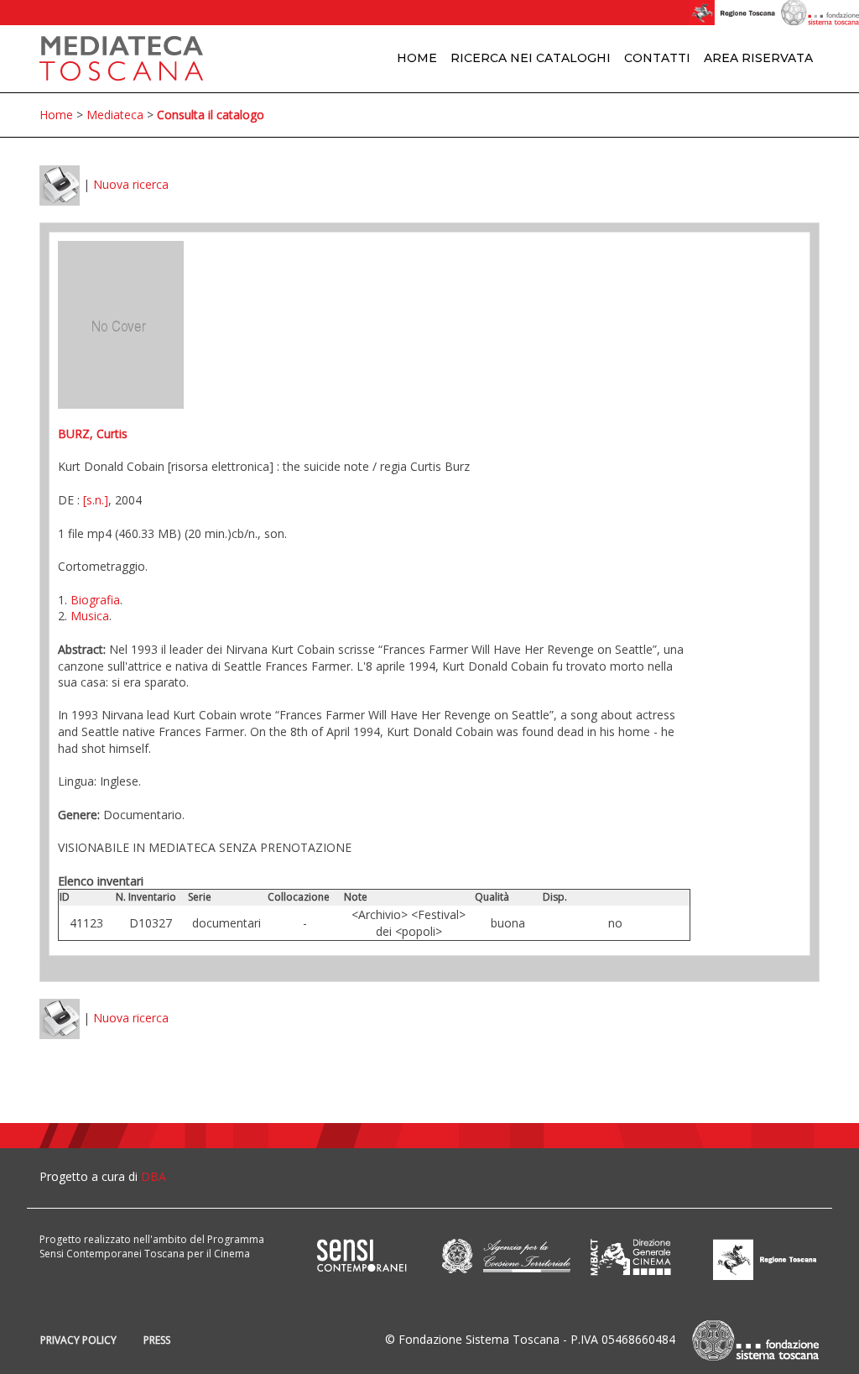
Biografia (95, 600)
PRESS (156, 1340)
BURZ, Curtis (93, 433)
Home (417, 57)
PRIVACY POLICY (78, 1340)
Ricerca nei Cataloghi (530, 57)
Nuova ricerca (131, 184)
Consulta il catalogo (210, 115)
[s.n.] (95, 500)
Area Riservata (758, 57)
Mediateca (114, 115)
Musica (89, 616)
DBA (153, 1176)
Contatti (657, 57)
